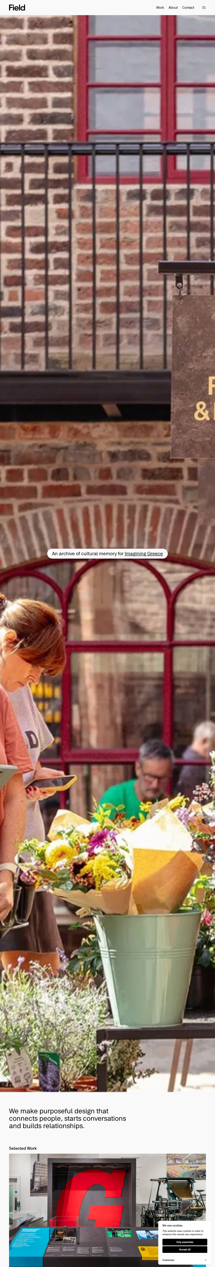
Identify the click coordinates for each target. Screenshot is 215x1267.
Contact (184, 7)
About (173, 7)
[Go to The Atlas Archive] (107, 553)
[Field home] (17, 8)
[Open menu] (204, 7)
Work (160, 7)
